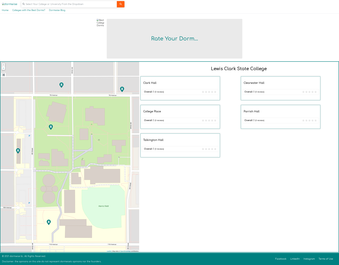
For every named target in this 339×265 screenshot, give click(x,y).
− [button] (3, 68)
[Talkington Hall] (50, 127)
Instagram (309, 259)
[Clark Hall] (48, 222)
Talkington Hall (153, 140)
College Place (152, 111)
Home (5, 10)
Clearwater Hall (254, 83)
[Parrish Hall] (122, 89)
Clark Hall (150, 83)
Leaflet (109, 251)
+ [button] (3, 64)
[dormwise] (9, 4)
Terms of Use (326, 259)
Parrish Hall (252, 111)
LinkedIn (295, 259)
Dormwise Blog (57, 10)
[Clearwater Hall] (61, 85)
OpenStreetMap (125, 251)
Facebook (280, 259)
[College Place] (18, 151)
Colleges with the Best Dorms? (28, 10)
